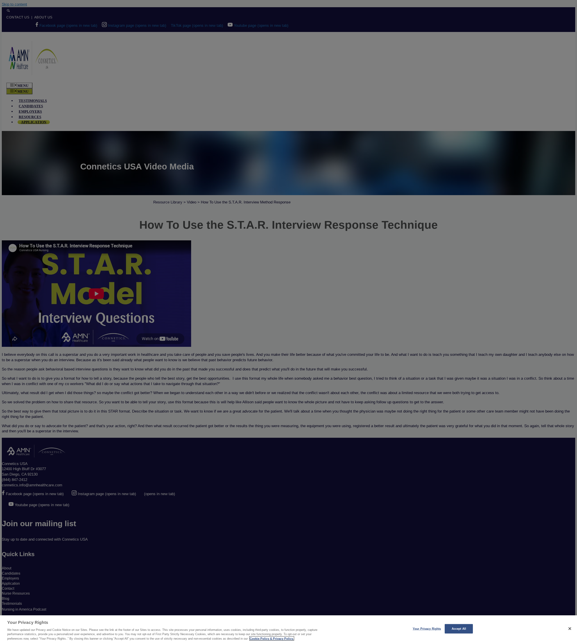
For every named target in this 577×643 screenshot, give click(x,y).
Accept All (459, 628)
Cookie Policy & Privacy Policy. (272, 638)
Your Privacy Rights (427, 628)
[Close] (570, 629)
